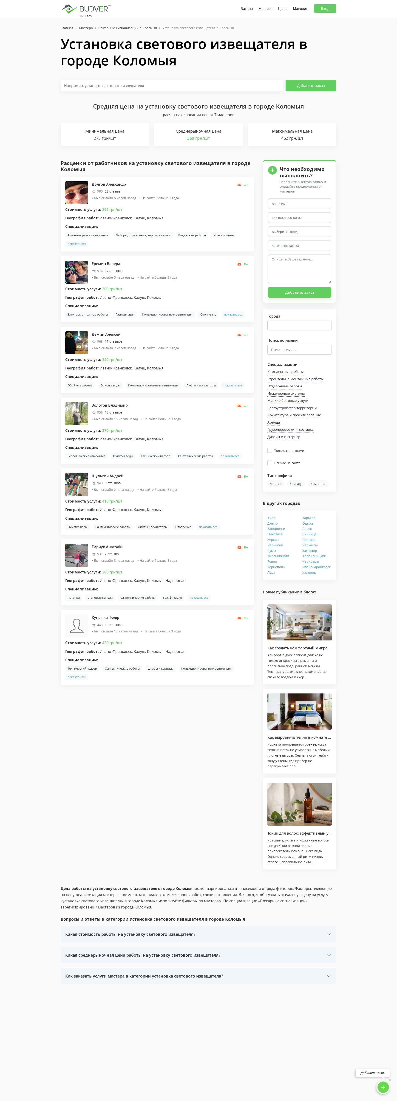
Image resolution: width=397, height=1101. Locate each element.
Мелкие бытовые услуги (288, 400)
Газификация (125, 314)
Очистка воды (110, 385)
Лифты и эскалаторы (201, 385)
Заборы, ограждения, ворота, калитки (143, 235)
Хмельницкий (278, 556)
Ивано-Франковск (316, 567)
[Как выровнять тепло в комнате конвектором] (299, 711)
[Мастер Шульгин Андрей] (76, 484)
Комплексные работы (285, 371)
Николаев (275, 534)
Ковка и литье (224, 235)
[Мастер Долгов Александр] (76, 192)
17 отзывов (113, 270)
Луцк (271, 572)
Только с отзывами (289, 450)
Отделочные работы (284, 386)
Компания (318, 483)
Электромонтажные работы (88, 314)
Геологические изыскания (86, 456)
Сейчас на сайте (287, 463)
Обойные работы (80, 385)
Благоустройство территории (292, 407)
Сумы (271, 550)
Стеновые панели (100, 597)
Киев (271, 518)
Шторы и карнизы (160, 668)
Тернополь (276, 567)
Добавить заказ (311, 85)
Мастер (276, 483)
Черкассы (310, 545)
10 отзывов (113, 625)
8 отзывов (113, 483)
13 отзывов (113, 412)
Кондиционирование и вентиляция (167, 314)
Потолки (74, 597)
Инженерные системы (286, 393)
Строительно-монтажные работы (295, 379)
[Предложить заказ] (246, 184)
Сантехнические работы (195, 456)
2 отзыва (112, 554)
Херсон (273, 539)
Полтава (308, 539)
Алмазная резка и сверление (88, 235)
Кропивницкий (314, 556)
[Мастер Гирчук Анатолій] (76, 555)
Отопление (208, 314)
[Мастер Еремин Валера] (76, 271)
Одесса (308, 523)
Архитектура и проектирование (294, 415)
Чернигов (275, 545)
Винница (309, 534)
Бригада (296, 483)
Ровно (272, 561)
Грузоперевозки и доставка (290, 429)
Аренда (273, 422)
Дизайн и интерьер (283, 436)
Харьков (308, 518)
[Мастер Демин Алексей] (76, 342)
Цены (282, 8)
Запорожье (276, 528)
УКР (82, 15)
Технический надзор (155, 456)
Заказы (247, 8)
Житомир (309, 550)
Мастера (265, 8)
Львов (307, 528)
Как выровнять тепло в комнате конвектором (310, 737)
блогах (309, 592)
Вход (325, 8)
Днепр (272, 523)
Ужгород (309, 572)
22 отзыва (113, 191)
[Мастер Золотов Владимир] (76, 413)
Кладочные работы (192, 235)
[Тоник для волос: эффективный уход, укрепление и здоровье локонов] (299, 804)
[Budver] (86, 8)
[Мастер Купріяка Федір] (76, 625)
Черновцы (310, 561)
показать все (77, 244)
